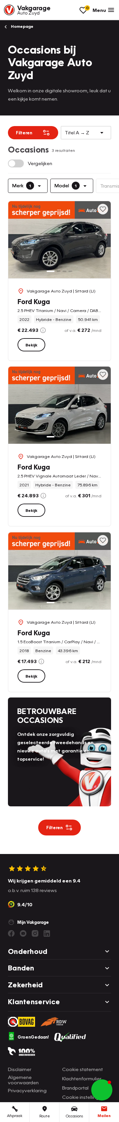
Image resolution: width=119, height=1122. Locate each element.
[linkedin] (47, 933)
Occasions (74, 1115)
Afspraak (14, 1115)
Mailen (104, 1115)
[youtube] (23, 933)
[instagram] (35, 933)
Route (44, 1115)
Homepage (21, 26)
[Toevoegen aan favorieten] (103, 209)
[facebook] (11, 933)
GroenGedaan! (33, 1037)
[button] (101, 1089)
